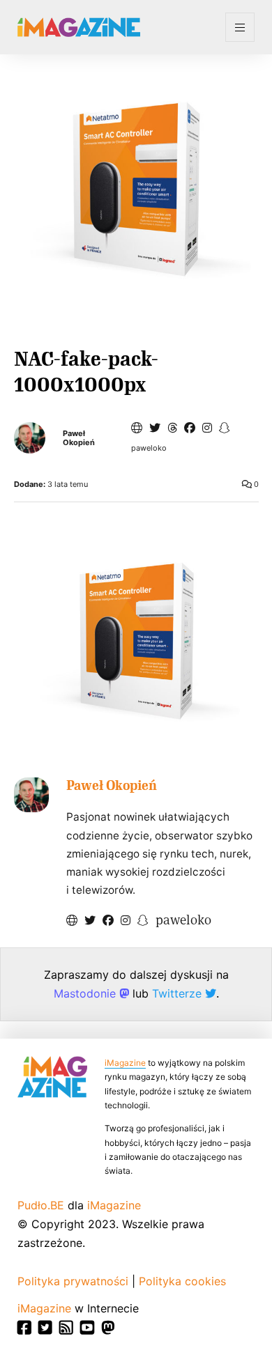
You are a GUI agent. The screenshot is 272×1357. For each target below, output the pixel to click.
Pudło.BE (40, 1205)
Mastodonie (86, 993)
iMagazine (125, 1062)
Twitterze (178, 993)
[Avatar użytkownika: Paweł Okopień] (31, 794)
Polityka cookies (182, 1281)
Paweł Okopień (79, 438)
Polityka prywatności (72, 1281)
